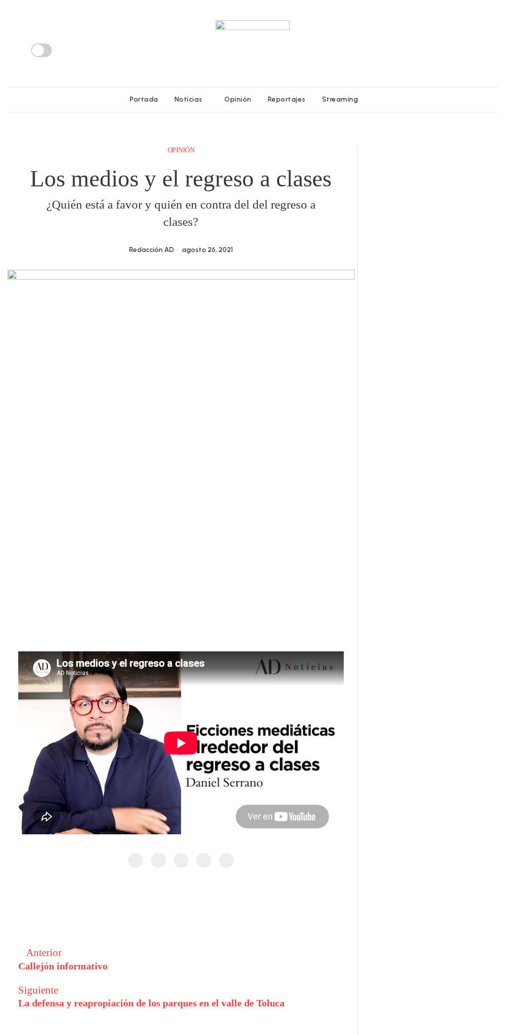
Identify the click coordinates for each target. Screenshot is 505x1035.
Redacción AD (151, 250)
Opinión (181, 150)
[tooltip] (438, 50)
